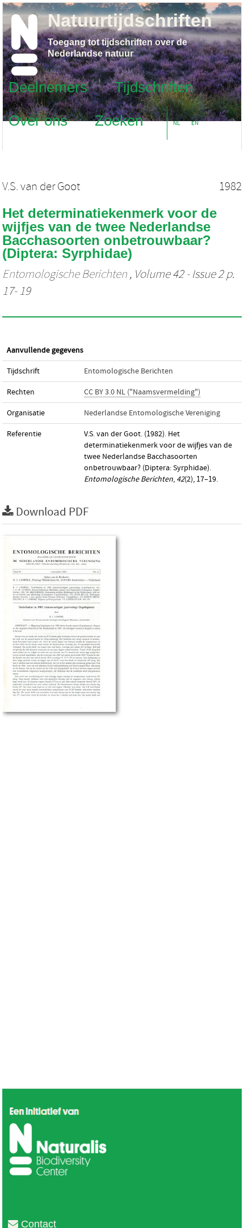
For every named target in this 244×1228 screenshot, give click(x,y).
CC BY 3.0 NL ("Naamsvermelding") (142, 392)
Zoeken (119, 120)
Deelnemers (48, 87)
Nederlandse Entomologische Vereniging (152, 413)
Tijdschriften (154, 87)
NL (176, 123)
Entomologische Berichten (64, 274)
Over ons (38, 120)
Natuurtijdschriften (130, 20)
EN (195, 123)
